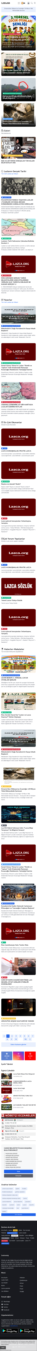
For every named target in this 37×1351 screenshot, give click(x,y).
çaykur (4, 1211)
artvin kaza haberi (7, 1188)
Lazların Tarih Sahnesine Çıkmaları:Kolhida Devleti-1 (17, 242)
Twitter (5, 1307)
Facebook (6, 1310)
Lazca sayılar (22, 1233)
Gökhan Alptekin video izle (10, 1195)
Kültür (3, 1285)
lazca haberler (18, 1201)
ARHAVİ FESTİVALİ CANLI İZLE (22, 1096)
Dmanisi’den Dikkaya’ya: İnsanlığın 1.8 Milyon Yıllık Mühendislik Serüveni (17, 122)
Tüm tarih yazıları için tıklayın (9, 174)
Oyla (18, 1171)
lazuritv (31, 1204)
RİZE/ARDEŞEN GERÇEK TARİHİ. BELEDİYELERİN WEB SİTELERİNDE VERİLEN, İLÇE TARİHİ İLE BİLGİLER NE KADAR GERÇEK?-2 (16, 281)
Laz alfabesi (4, 1291)
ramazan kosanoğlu (8, 1208)
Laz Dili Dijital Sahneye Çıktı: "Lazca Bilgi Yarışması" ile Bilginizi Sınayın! (17, 829)
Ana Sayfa (4, 1230)
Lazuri (24, 1204)
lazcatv (4, 1204)
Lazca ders (14, 1235)
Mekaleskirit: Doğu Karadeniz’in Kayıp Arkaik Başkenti (17, 97)
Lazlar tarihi (4, 1280)
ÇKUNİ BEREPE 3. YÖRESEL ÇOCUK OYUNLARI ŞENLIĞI (16, 38)
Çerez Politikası (5, 1344)
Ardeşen (22, 1238)
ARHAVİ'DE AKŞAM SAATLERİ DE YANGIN (17, 1021)
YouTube (6, 1304)
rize (18, 1208)
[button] (32, 3)
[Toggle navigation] (19, 3)
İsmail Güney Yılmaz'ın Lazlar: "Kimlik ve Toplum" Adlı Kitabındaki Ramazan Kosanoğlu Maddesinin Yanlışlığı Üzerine (16, 367)
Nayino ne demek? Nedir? (11, 484)
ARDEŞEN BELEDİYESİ (12, 1155)
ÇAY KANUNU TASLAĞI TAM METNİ (24, 1105)
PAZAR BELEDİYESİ (11, 1153)
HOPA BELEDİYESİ (11, 1165)
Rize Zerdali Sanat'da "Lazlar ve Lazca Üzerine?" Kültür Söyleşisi (16, 71)
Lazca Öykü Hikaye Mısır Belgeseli (24, 1074)
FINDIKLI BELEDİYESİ (12, 1159)
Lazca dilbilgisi (29, 1235)
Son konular (26, 1230)
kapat (2, 1347)
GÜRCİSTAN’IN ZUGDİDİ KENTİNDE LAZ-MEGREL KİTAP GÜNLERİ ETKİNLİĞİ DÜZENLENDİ (17, 982)
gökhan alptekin (20, 1192)
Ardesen (22, 1277)
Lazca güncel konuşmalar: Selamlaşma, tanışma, (16, 522)
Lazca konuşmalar (12, 1233)
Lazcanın (27, 1201)
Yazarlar (21, 1235)
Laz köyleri (12, 1240)
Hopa (21, 1286)
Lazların (12, 1204)
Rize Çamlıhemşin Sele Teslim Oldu (14, 945)
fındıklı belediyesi (7, 1192)
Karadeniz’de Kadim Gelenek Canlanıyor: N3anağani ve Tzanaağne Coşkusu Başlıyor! (17, 907)
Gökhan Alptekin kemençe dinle (11, 1198)
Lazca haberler (6, 1201)
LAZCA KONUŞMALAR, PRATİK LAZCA (16, 451)
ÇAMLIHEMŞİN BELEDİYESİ (14, 1161)
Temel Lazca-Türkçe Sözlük (11, 600)
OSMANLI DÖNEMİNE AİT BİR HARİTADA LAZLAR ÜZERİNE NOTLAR (17, 406)
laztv (18, 1204)
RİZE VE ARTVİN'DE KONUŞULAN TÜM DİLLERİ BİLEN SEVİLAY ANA (18, 162)
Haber (20, 1230)
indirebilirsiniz (14, 1326)
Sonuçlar (18, 1176)
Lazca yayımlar (5, 1288)
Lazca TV (27, 1240)
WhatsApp (7, 1301)
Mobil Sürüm (5, 1243)
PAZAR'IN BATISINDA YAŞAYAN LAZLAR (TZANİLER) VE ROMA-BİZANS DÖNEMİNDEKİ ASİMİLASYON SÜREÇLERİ (17, 202)
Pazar (27, 1238)
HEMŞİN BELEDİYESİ (12, 1163)
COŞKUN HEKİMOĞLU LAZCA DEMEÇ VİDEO (22, 1082)
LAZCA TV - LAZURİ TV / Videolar (13, 155)
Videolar (3, 1233)
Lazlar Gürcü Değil (19, 1088)
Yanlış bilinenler (5, 1235)
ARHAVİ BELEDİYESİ (12, 1157)
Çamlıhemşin (23, 1280)
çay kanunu (25, 1208)
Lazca (25, 1198)
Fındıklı (24, 1188)
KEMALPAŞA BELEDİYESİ (13, 1167)
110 (25, 1039)
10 (16, 1039)
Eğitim (17, 1188)
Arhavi (17, 1238)
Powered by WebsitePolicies (5, 1350)
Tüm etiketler (18, 1214)
